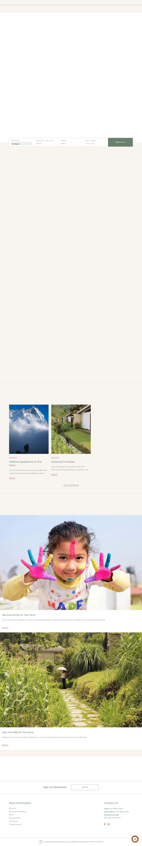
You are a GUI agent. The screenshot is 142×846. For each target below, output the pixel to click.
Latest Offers (71, 54)
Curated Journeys (12, 9)
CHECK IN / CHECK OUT (45, 140)
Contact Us (13, 821)
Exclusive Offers (15, 818)
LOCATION (15, 140)
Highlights (31, 9)
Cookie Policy (74, 842)
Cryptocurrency (15, 824)
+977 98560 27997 (116, 809)
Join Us (85, 787)
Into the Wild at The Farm (18, 732)
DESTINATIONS (12, 2)
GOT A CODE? (91, 140)
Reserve (71, 353)
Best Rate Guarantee (112, 818)
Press (11, 815)
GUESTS (64, 140)
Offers (23, 9)
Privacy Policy (84, 842)
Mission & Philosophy (17, 811)
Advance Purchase (63, 462)
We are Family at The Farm (19, 615)
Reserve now (120, 142)
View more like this (71, 325)
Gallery (39, 9)
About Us (12, 808)
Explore (12, 478)
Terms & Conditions (96, 842)
